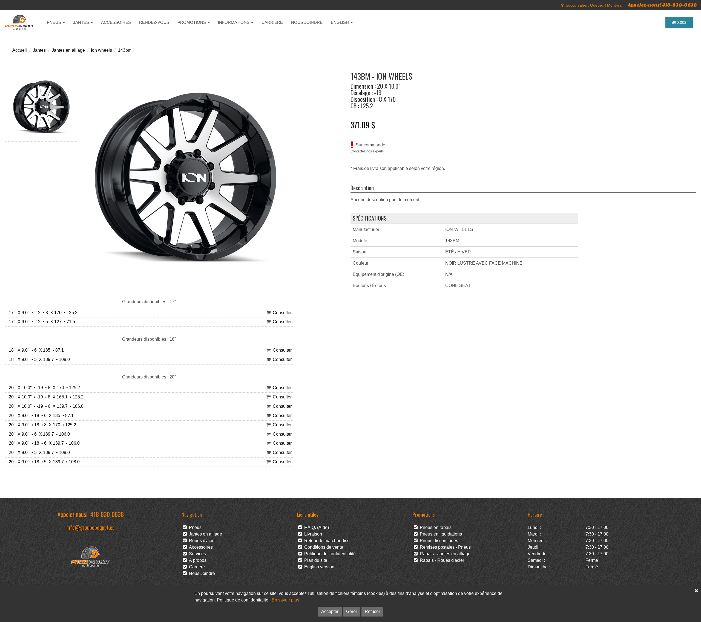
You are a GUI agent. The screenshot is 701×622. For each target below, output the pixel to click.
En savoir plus (285, 600)
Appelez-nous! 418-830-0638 (662, 5)
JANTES (81, 22)
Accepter (329, 611)
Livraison (312, 534)
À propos (196, 560)
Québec (597, 5)
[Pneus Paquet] (20, 22)
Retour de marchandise (326, 540)
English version (318, 567)
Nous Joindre (201, 573)
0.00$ (681, 22)
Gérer (351, 611)
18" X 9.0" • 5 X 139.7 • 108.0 (38, 359)
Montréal (614, 5)
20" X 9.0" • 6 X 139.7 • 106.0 (38, 434)
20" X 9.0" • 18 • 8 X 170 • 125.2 (41, 425)
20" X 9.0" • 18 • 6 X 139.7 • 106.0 (43, 443)
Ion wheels (101, 50)
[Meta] (562, 5)
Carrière (196, 567)
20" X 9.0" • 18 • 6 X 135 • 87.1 (40, 415)
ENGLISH (340, 22)
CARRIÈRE (272, 22)
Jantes (39, 50)
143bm (124, 50)
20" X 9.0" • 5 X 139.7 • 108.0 (38, 452)
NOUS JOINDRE (307, 22)
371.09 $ (362, 125)
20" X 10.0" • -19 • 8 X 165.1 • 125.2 (45, 397)
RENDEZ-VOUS (154, 22)
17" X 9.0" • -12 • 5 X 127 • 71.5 (41, 321)
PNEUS (54, 22)
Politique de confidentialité (329, 553)
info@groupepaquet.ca (91, 527)
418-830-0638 (107, 514)
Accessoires (200, 547)
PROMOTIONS (192, 22)
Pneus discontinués (438, 540)
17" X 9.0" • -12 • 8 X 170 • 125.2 (42, 312)
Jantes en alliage (68, 50)
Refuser (372, 611)
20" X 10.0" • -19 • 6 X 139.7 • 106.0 (45, 406)
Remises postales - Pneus (444, 547)
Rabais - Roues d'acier (441, 560)
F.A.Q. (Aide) (315, 527)
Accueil (19, 50)
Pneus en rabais (435, 527)
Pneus (194, 527)
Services (196, 553)
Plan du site (314, 560)
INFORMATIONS (234, 22)
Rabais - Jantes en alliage (444, 553)
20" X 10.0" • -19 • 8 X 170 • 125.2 (43, 387)
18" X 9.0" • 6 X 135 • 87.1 (35, 350)
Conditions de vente (322, 547)
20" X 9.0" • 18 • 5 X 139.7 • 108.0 (43, 461)
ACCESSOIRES (116, 22)
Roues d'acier (201, 540)
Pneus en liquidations (440, 534)
